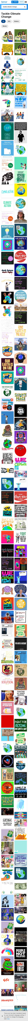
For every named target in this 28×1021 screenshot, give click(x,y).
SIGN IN (21, 1)
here (8, 1019)
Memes (5, 26)
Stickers (16, 21)
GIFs (9, 21)
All (3, 21)
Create (16, 1)
